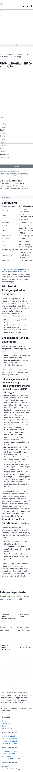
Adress (2, 148)
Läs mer (23, 622)
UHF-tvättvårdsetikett (20, 173)
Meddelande (4, 154)
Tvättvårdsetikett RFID (22, 175)
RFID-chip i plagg (8, 173)
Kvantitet (3, 142)
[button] (1, 3)
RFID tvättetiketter (9, 732)
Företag (3, 124)
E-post (2, 136)
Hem (1, 54)
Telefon (3, 130)
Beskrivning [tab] (6, 197)
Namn (2, 118)
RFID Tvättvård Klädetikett (14, 54)
